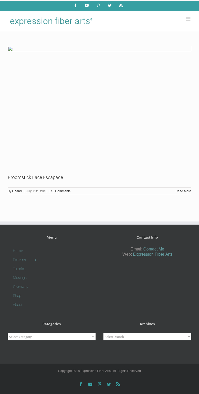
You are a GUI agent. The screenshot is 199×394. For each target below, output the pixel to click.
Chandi (17, 191)
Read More (183, 191)
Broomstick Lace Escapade (35, 177)
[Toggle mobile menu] (188, 19)
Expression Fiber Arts (153, 254)
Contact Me (153, 249)
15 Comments (60, 191)
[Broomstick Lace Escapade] (99, 106)
